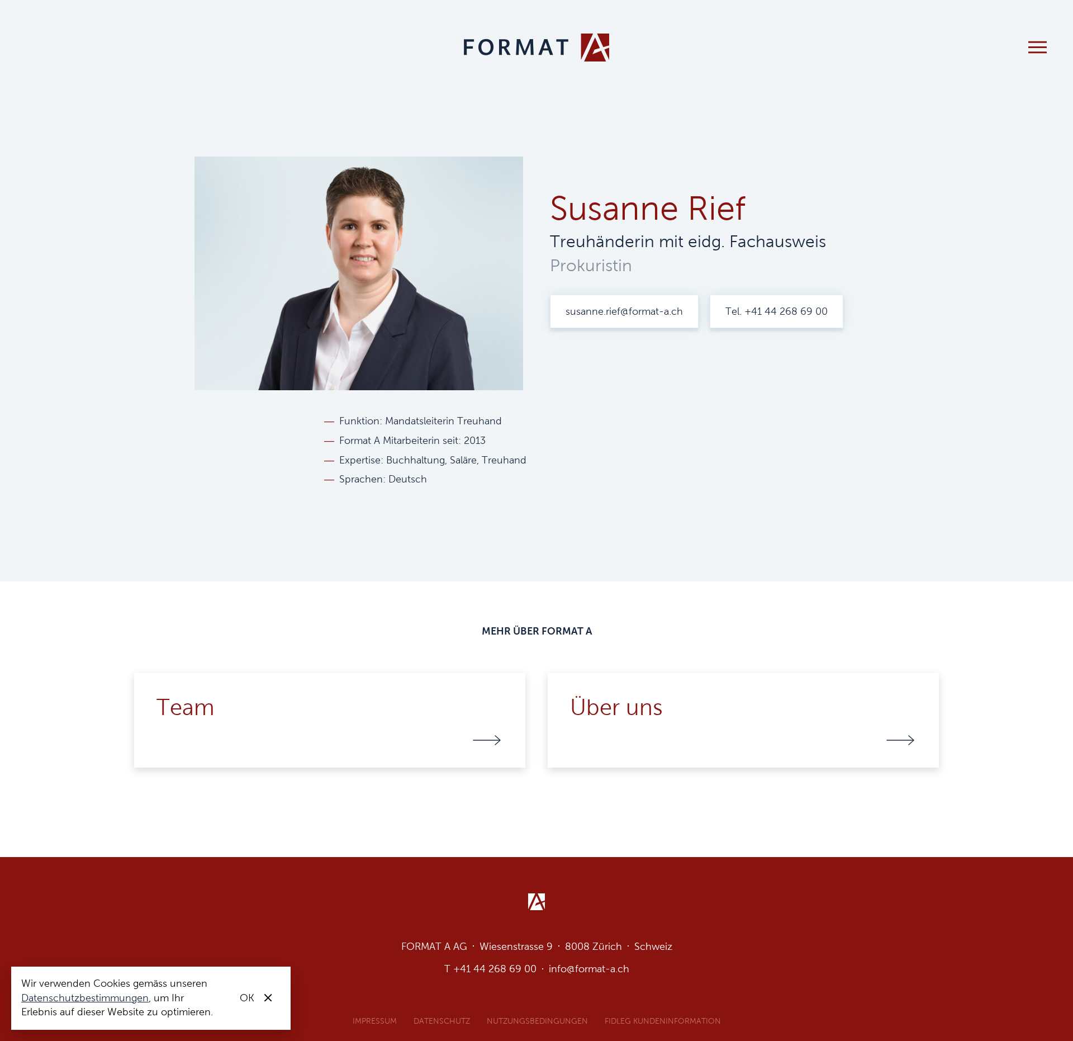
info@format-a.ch (589, 968)
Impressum (375, 1021)
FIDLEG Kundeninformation (663, 1021)
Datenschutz (442, 1021)
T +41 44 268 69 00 (490, 968)
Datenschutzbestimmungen (85, 998)
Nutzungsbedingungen (537, 1021)
